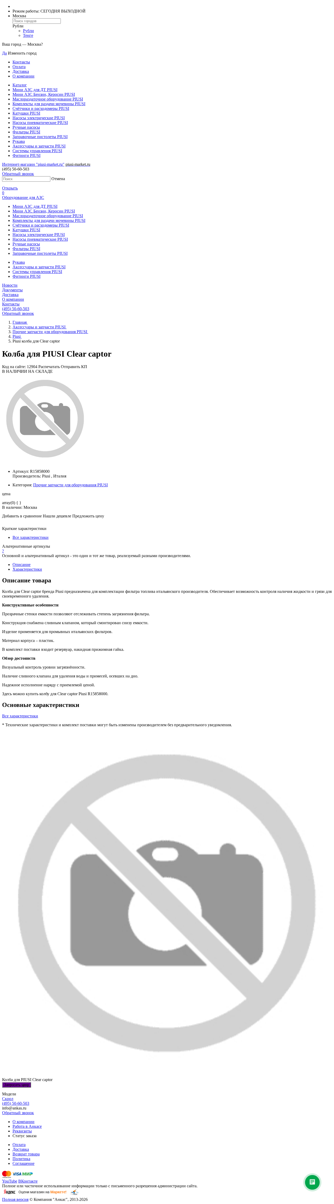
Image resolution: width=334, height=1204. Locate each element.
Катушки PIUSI (26, 113)
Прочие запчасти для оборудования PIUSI (70, 485)
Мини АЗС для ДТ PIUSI (35, 89)
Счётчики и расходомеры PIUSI (41, 108)
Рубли (28, 30)
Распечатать (49, 366)
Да (4, 53)
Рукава (19, 141)
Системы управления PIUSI (37, 151)
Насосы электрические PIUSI (39, 118)
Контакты (21, 62)
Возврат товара (26, 1154)
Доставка (21, 71)
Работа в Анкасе (27, 1126)
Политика (21, 1158)
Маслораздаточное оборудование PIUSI (48, 99)
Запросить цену (16, 1085)
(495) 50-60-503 (15, 308)
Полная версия (15, 1199)
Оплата (19, 66)
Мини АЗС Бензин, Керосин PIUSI (44, 94)
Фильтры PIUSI (26, 132)
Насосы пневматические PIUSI (40, 122)
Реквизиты (22, 1131)
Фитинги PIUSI (26, 155)
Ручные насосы (26, 127)
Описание (22, 564)
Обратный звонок (18, 174)
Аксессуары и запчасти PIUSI (39, 146)
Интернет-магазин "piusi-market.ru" (33, 164)
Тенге (28, 35)
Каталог (20, 85)
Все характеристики (31, 537)
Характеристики (27, 569)
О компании (23, 76)
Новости (9, 285)
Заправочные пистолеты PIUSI (40, 136)
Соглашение (23, 1163)
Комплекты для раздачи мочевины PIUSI (49, 104)
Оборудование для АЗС (23, 197)
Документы (12, 290)
